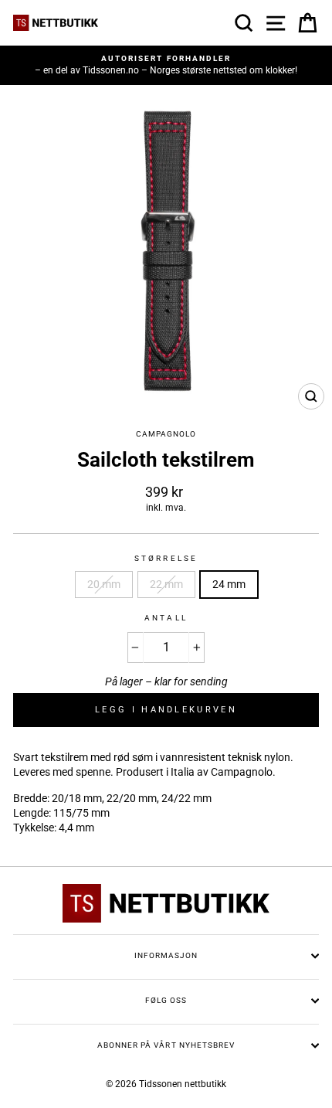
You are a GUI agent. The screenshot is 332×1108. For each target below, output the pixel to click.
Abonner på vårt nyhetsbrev (166, 1045)
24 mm (229, 584)
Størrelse (166, 558)
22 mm (166, 584)
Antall (165, 617)
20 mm (103, 584)
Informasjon (166, 955)
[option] (166, 65)
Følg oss (166, 1000)
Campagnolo (166, 434)
